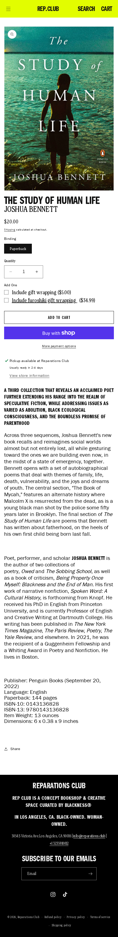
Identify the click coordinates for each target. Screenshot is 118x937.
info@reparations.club (89, 836)
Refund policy (52, 917)
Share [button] (15, 749)
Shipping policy (62, 925)
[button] (8, 9)
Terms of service (100, 917)
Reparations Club (29, 916)
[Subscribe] (90, 873)
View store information (29, 376)
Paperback (18, 248)
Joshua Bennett (31, 209)
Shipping (9, 229)
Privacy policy (76, 917)
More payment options (59, 346)
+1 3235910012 (59, 843)
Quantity (10, 261)
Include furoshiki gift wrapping (44, 300)
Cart (106, 9)
